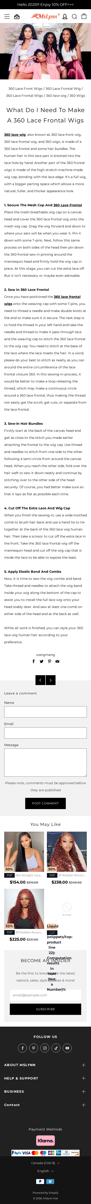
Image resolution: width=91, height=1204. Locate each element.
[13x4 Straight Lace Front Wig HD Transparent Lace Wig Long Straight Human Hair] (24, 852)
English (43, 1171)
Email (9, 724)
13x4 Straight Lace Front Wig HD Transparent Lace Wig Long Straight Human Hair (23, 875)
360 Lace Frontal (67, 205)
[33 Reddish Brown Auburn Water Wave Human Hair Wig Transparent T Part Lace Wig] (67, 852)
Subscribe (45, 1009)
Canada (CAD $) (43, 1163)
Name (9, 703)
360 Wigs (77, 96)
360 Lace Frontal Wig (63, 88)
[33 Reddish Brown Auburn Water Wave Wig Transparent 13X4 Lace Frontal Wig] (24, 909)
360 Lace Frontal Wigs (24, 96)
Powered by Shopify (45, 1192)
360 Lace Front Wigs (25, 88)
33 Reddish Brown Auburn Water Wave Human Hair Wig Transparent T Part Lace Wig (67, 875)
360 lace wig (56, 96)
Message (11, 745)
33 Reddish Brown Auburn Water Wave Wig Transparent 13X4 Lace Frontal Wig (22, 933)
